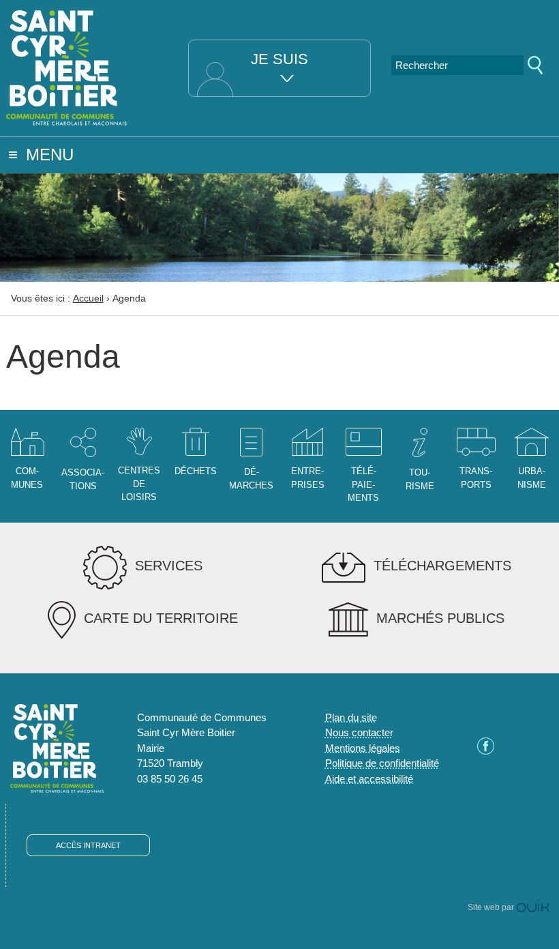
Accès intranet (88, 845)
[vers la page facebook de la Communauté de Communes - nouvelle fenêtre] (485, 751)
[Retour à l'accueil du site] (66, 66)
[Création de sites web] (532, 907)
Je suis (279, 59)
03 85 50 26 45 (169, 779)
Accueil (88, 298)
